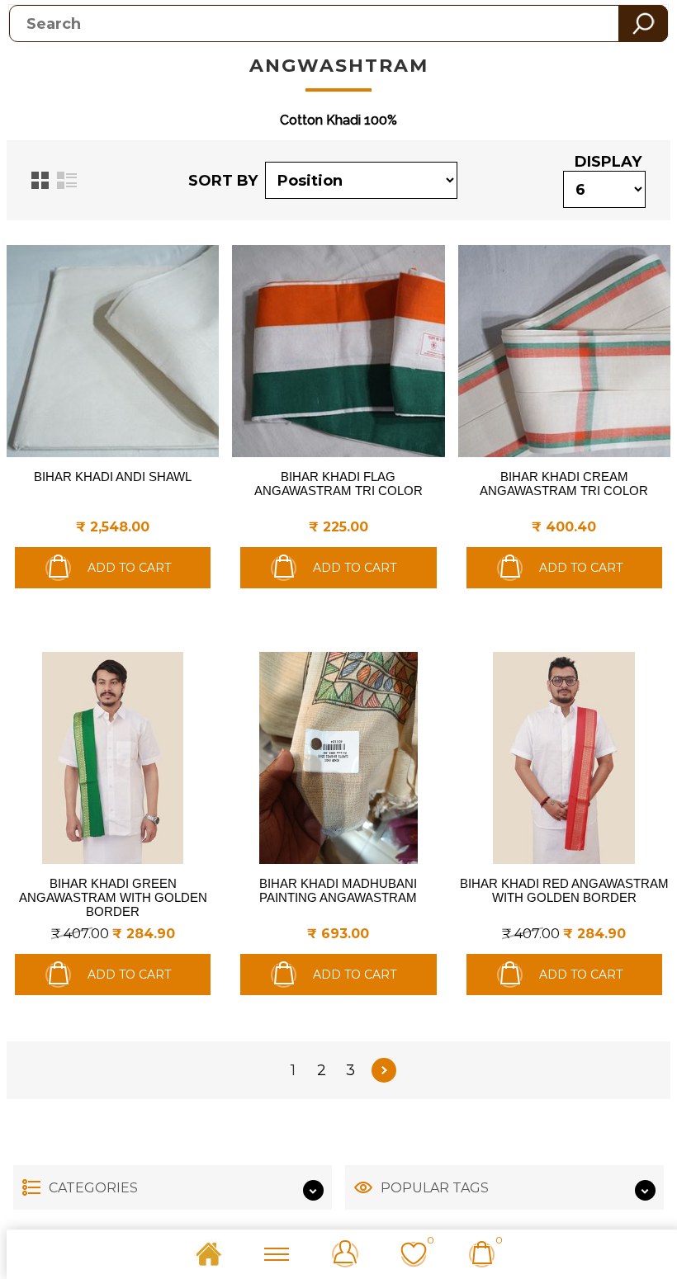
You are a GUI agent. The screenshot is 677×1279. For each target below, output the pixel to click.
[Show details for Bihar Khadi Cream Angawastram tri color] (564, 351)
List (67, 180)
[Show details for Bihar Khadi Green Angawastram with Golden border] (113, 758)
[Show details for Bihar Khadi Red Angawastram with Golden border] (564, 758)
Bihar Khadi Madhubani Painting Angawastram (338, 890)
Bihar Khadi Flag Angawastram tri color (338, 484)
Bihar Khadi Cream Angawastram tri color (564, 484)
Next (384, 1070)
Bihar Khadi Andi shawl (113, 477)
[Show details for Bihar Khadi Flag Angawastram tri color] (338, 351)
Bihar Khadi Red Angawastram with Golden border (564, 890)
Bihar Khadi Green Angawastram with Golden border (113, 897)
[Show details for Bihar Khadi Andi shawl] (113, 351)
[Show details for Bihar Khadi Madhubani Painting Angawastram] (338, 758)
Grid (40, 180)
